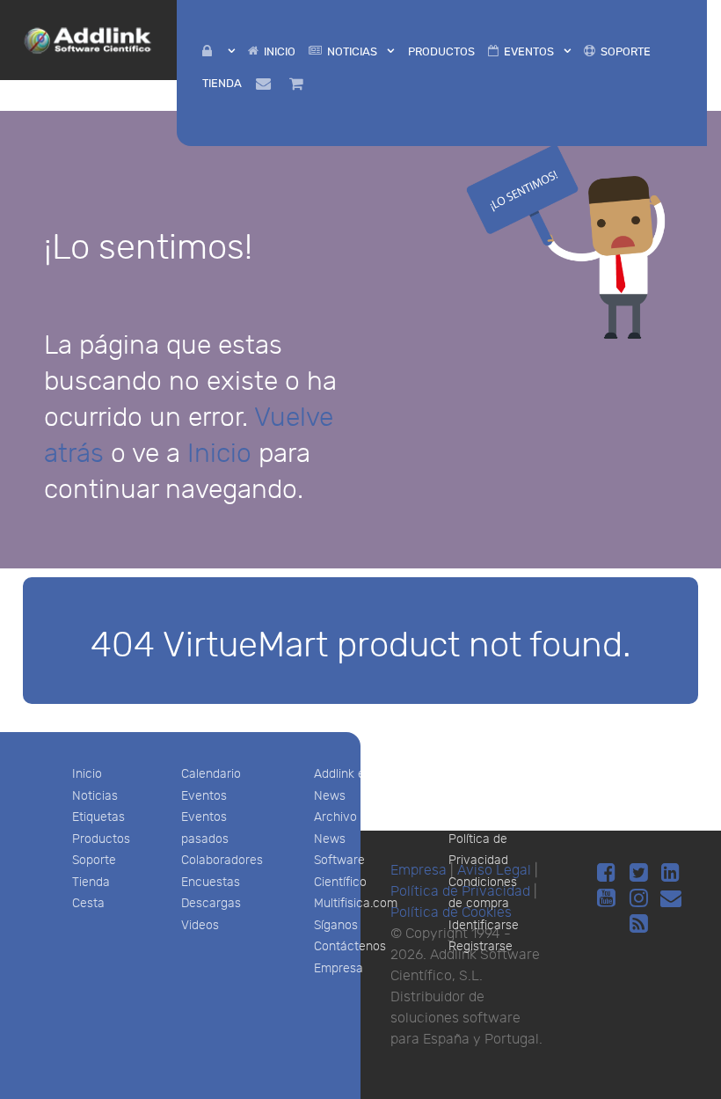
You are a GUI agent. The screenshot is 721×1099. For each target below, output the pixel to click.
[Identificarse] (218, 51)
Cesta (88, 903)
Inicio (219, 454)
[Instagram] (641, 899)
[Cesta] (298, 83)
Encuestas (210, 882)
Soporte (94, 860)
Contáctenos (350, 946)
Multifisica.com (355, 903)
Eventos (204, 795)
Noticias (95, 795)
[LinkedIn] (670, 873)
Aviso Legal (480, 773)
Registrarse (480, 946)
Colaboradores (222, 860)
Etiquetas (98, 817)
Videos (200, 925)
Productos (101, 839)
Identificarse (483, 925)
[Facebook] (609, 873)
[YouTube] (609, 899)
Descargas (211, 903)
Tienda (91, 882)
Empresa (338, 968)
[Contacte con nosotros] (265, 83)
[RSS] (638, 924)
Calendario (211, 773)
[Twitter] (641, 873)
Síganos (336, 925)
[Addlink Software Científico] (88, 38)
